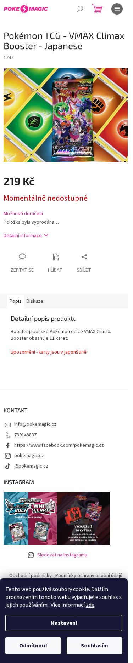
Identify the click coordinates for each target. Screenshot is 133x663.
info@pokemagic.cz (35, 424)
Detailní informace (23, 235)
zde (90, 605)
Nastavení (64, 623)
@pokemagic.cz (31, 466)
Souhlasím (94, 646)
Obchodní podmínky (30, 575)
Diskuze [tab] (35, 301)
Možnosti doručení (23, 214)
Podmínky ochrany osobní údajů (88, 575)
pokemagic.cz (29, 455)
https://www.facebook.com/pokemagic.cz (59, 445)
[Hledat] (80, 9)
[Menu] (117, 9)
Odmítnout (33, 646)
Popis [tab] (16, 301)
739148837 (25, 435)
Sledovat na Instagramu (62, 555)
